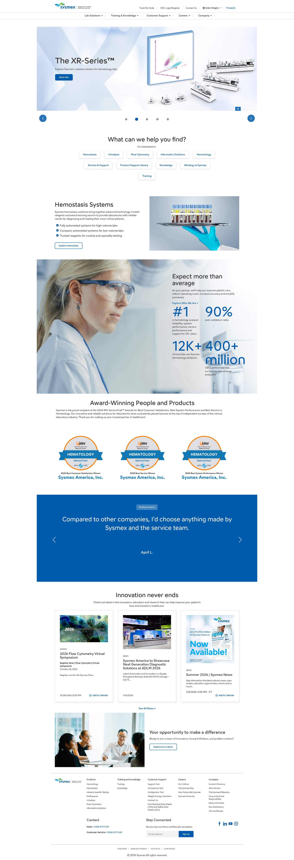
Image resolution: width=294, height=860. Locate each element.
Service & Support (98, 165)
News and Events (216, 803)
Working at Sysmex (195, 165)
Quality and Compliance (139, 849)
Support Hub (154, 784)
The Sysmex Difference (219, 792)
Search (232, 8)
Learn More (64, 82)
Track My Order (146, 8)
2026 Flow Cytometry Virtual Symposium (82, 656)
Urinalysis (113, 154)
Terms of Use (155, 849)
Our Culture (183, 784)
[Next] (251, 118)
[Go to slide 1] (126, 119)
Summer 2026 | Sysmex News (209, 675)
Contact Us (191, 8)
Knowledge (166, 165)
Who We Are (214, 788)
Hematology (204, 154)
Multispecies (92, 796)
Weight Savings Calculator (160, 796)
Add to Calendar (100, 695)
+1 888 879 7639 (101, 826)
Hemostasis (90, 154)
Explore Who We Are (184, 303)
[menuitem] (92, 16)
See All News (146, 708)
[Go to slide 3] (147, 119)
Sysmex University (186, 796)
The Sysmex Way (186, 788)
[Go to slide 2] (136, 119)
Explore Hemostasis (68, 245)
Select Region (212, 8)
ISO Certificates (216, 811)
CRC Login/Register (170, 8)
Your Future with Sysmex (189, 792)
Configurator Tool (156, 792)
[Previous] (43, 118)
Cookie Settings (169, 849)
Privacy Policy (122, 849)
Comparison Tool (155, 788)
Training (147, 176)
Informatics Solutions (173, 154)
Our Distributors (216, 807)
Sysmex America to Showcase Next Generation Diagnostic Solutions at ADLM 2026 (146, 664)
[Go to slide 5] (167, 119)
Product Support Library (134, 165)
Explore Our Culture (163, 747)
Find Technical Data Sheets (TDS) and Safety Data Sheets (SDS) (160, 807)
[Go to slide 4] (157, 119)
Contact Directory (217, 784)
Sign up (186, 834)
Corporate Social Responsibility (216, 797)
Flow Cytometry (140, 154)
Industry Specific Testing (98, 792)
